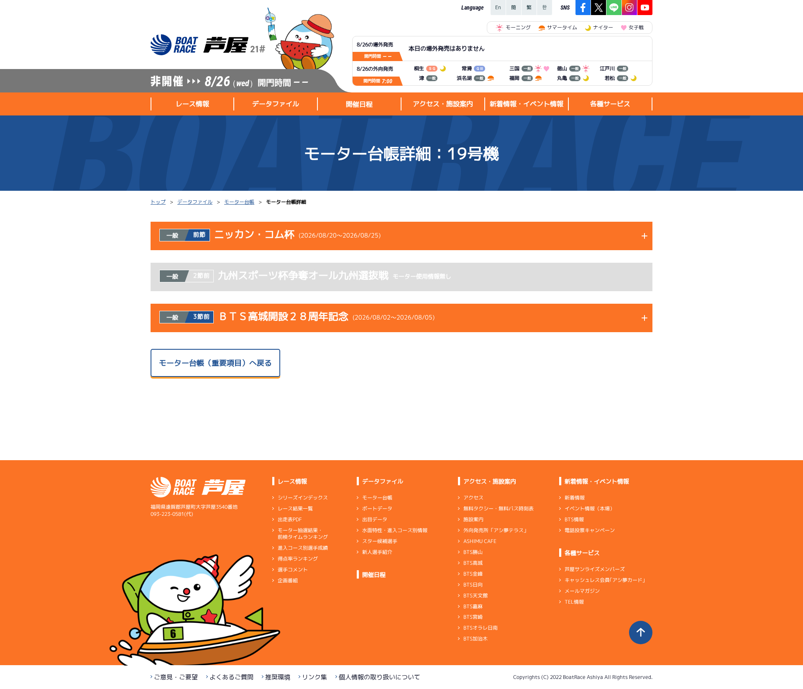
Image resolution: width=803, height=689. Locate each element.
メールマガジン (582, 590)
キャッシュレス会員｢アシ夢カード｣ (605, 580)
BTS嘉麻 (473, 606)
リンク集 (314, 677)
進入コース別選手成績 (303, 547)
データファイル (194, 201)
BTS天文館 (475, 595)
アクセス (473, 497)
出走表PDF (290, 519)
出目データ (374, 519)
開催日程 (359, 104)
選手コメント (293, 569)
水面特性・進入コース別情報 (394, 530)
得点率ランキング (298, 558)
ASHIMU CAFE (479, 541)
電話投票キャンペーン (590, 530)
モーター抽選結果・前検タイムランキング (303, 533)
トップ (158, 201)
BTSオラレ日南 (480, 627)
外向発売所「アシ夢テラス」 (496, 530)
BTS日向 (473, 584)
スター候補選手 (379, 541)
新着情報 (575, 497)
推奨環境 (277, 677)
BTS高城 (473, 562)
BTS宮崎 (473, 616)
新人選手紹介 (377, 552)
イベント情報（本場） (590, 508)
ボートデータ (377, 508)
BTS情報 (574, 519)
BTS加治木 (475, 638)
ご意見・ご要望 (176, 677)
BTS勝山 (473, 552)
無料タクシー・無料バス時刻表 (498, 508)
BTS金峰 (473, 573)
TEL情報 (574, 601)
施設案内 (473, 519)
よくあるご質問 (231, 677)
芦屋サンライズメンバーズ (595, 569)
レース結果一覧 (295, 508)
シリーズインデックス (303, 497)
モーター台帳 (239, 201)
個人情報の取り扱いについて (379, 677)
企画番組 (288, 580)
